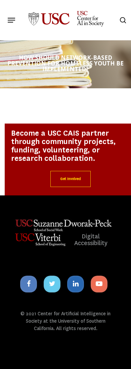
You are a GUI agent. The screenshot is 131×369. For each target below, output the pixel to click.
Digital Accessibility (90, 240)
